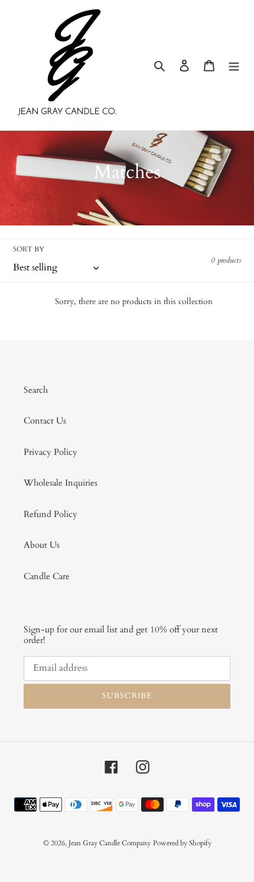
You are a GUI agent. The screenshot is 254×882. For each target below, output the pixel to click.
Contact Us (45, 421)
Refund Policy (50, 514)
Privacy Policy (50, 452)
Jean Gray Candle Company (110, 843)
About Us (42, 545)
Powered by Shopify (182, 843)
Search (36, 390)
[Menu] (234, 65)
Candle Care (47, 576)
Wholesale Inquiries (60, 483)
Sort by (28, 249)
